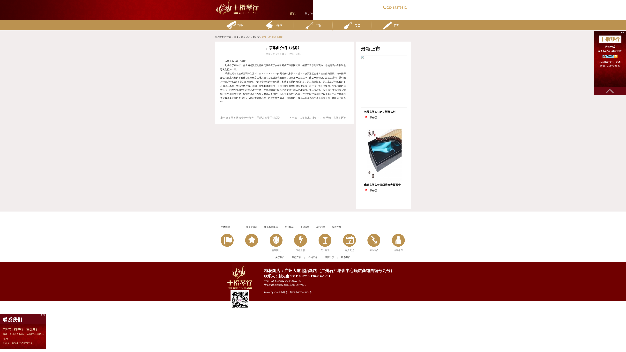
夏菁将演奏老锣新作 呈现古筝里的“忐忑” (250, 117)
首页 (293, 13)
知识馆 (256, 37)
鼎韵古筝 (320, 227)
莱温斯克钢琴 (271, 227)
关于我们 (310, 13)
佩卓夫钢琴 (251, 227)
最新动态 (378, 13)
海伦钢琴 (289, 227)
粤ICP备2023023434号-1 (301, 292)
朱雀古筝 (304, 227)
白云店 (610, 56)
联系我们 (402, 13)
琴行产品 (334, 13)
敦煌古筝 (336, 227)
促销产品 (358, 13)
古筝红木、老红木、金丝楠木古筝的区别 (317, 117)
